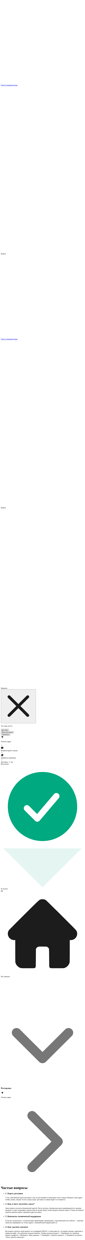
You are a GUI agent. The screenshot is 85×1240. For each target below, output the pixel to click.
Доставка (5, 730)
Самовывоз (5, 734)
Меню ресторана (7, 732)
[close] (18, 706)
